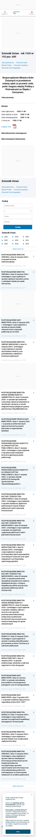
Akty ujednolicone (8, 62)
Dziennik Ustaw (21, 62)
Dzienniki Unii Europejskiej (11, 68)
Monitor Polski (6, 65)
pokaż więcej (17, 786)
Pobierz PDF (6, 127)
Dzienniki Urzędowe (21, 65)
